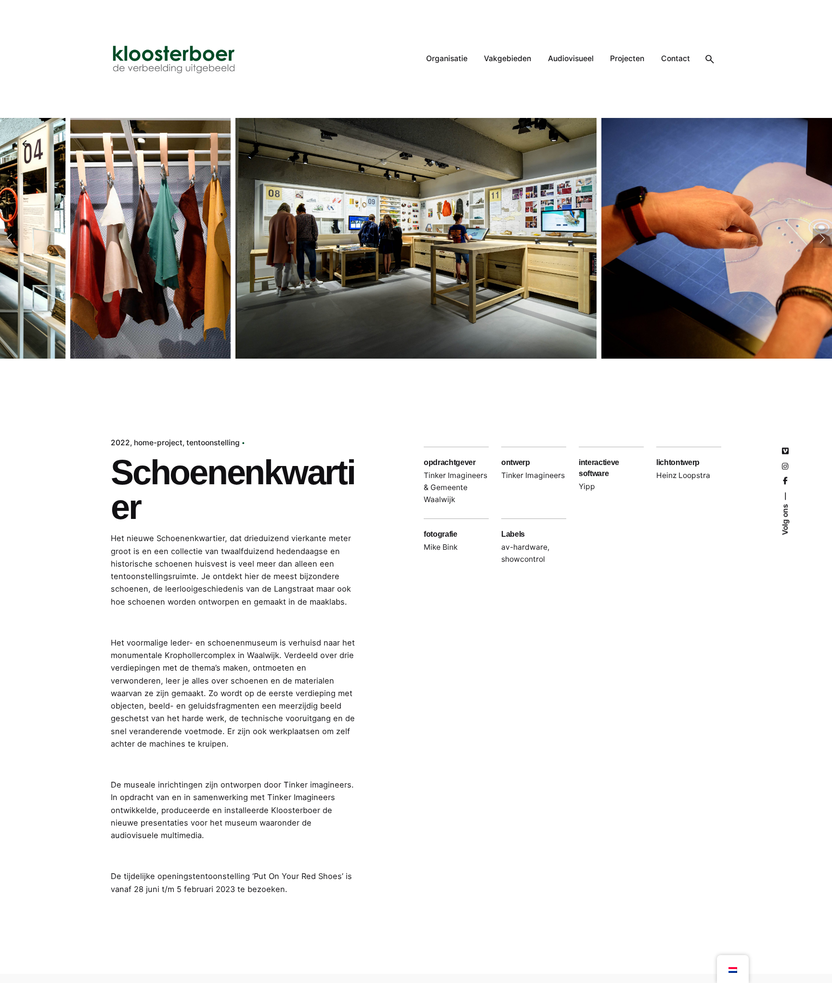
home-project (158, 442)
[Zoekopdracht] (709, 59)
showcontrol (523, 559)
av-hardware (524, 547)
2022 (120, 442)
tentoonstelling (213, 442)
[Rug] (26, 143)
